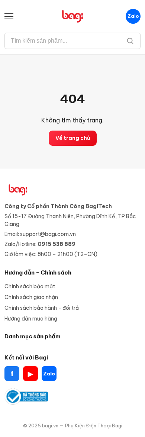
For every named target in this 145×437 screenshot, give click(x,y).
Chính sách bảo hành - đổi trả (41, 308)
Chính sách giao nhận (31, 297)
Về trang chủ (72, 138)
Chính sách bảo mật (29, 286)
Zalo (133, 16)
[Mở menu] (11, 16)
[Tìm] (130, 41)
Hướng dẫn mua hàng (30, 318)
